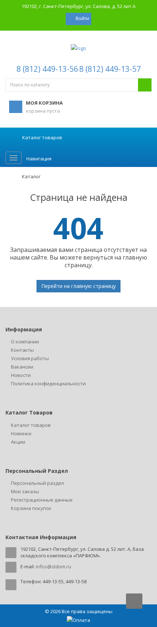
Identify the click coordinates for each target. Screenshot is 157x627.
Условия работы (30, 358)
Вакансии (22, 366)
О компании (25, 341)
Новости (21, 375)
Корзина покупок (31, 508)
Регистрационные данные (42, 499)
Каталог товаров (31, 425)
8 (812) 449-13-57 (110, 69)
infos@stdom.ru (53, 566)
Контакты (22, 350)
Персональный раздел (37, 483)
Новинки (21, 433)
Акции (18, 442)
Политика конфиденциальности (48, 383)
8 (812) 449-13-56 (47, 69)
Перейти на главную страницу (78, 286)
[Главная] (9, 176)
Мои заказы (25, 491)
